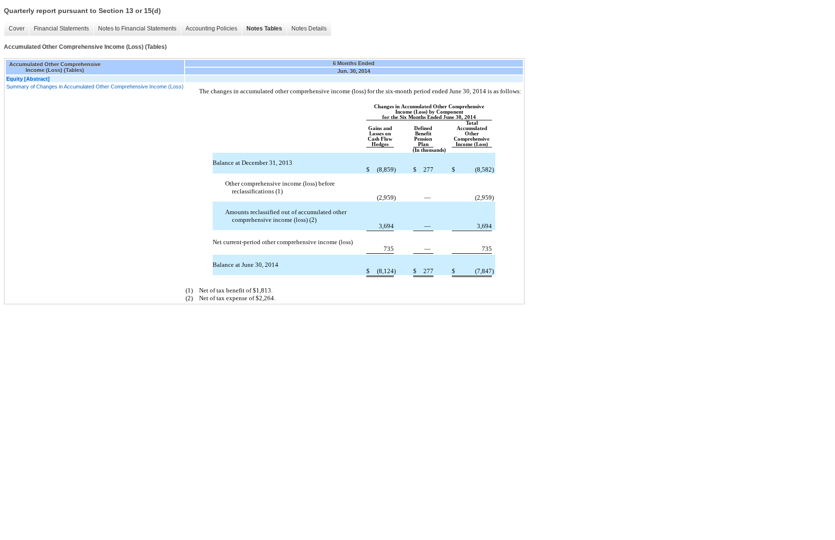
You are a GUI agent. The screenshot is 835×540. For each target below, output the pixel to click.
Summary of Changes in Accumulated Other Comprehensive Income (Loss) (95, 86)
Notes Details (309, 28)
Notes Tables (264, 28)
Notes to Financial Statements (137, 28)
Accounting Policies (211, 28)
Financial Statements (61, 28)
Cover (17, 28)
